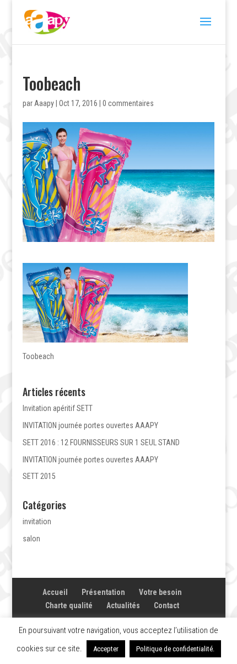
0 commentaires (128, 103)
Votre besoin (160, 592)
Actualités (123, 605)
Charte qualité (69, 605)
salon (31, 538)
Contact (166, 605)
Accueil (55, 592)
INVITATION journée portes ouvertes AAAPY (90, 425)
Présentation (103, 592)
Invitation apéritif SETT (58, 408)
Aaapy (44, 103)
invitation (37, 521)
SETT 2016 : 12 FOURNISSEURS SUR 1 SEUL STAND (101, 442)
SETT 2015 (39, 476)
